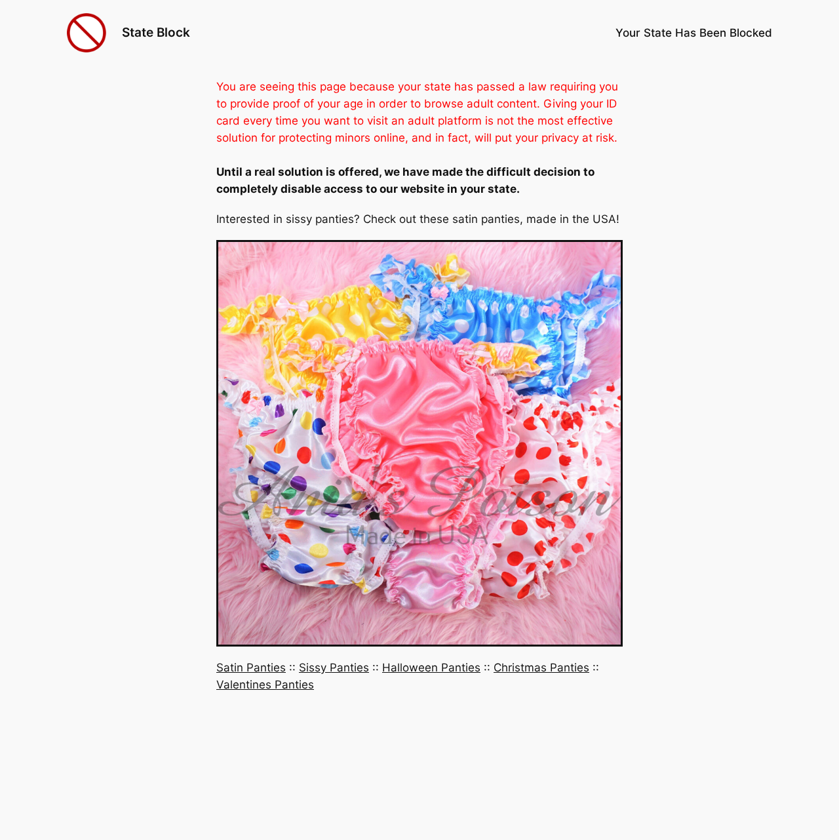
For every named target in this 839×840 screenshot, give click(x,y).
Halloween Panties (431, 667)
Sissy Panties (334, 667)
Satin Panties (251, 667)
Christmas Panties (541, 667)
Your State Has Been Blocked (693, 32)
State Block (156, 32)
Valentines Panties (265, 684)
